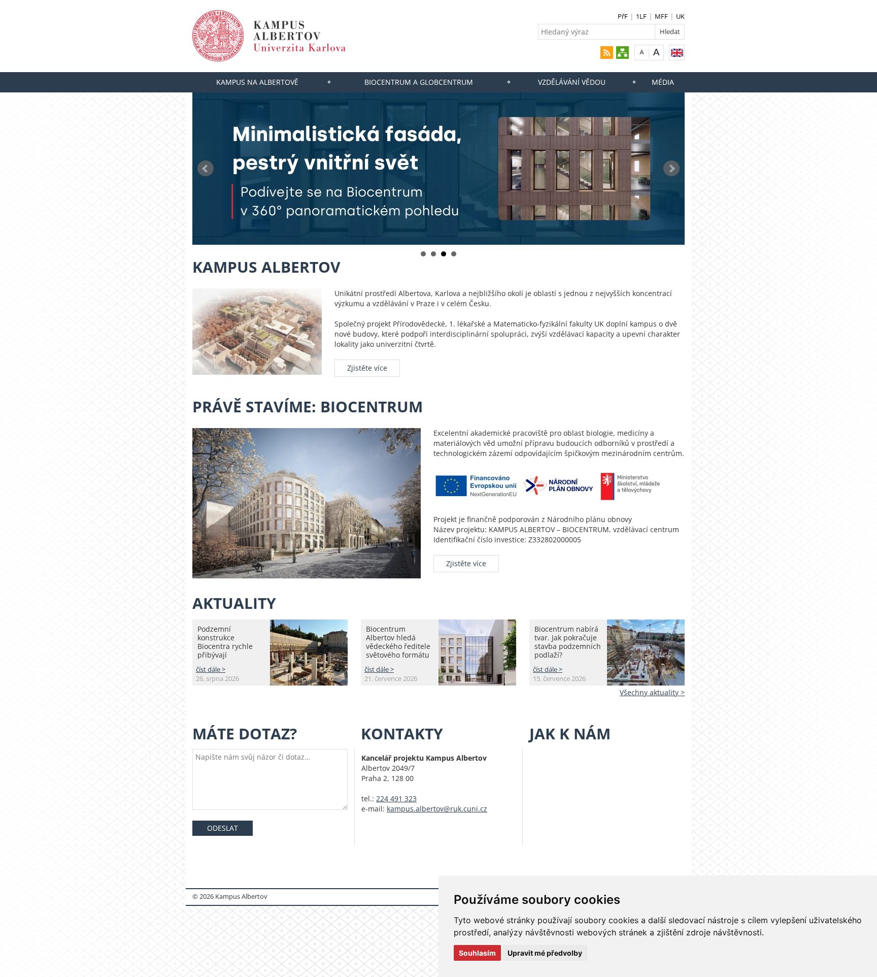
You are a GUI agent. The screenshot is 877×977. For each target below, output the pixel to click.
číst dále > (210, 669)
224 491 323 (396, 798)
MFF (661, 16)
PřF (623, 16)
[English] (677, 52)
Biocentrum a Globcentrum (418, 82)
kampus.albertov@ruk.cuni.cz (437, 808)
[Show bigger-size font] (656, 52)
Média (663, 82)
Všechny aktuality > (652, 692)
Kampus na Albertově (257, 82)
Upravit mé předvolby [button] (545, 953)
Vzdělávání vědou (571, 82)
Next (671, 168)
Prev (205, 168)
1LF (641, 16)
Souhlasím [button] (477, 953)
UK (680, 16)
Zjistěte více (367, 368)
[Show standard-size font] (642, 52)
